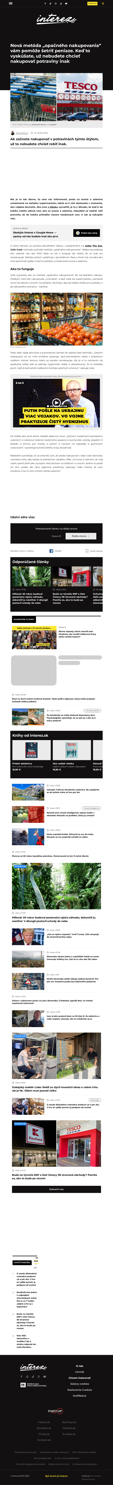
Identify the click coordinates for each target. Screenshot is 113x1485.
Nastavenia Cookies (79, 1389)
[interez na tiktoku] (50, 3)
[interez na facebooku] (45, 3)
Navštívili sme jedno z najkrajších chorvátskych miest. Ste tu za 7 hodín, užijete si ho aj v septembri (27, 1299)
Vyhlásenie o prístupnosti (85, 1464)
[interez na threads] (27, 1375)
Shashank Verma (39, 124)
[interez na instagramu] (55, 3)
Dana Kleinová (22, 133)
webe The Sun (93, 246)
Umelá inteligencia (91, 808)
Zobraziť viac (56, 1189)
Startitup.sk (69, 1422)
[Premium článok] (20, 866)
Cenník (79, 1371)
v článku (53, 207)
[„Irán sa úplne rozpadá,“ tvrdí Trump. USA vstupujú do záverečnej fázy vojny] (28, 936)
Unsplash (53, 124)
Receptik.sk (44, 1428)
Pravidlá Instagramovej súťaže (30, 1464)
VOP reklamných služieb (84, 1452)
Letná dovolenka (92, 711)
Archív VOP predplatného (67, 1458)
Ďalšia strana (79, 536)
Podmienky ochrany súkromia (54, 1452)
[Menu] (10, 3)
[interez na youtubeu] (66, 3)
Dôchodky (95, 1100)
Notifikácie (79, 1395)
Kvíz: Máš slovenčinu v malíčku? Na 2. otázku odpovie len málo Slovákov (26, 1341)
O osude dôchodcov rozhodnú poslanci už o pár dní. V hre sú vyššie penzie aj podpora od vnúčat (27, 1279)
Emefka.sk (69, 1434)
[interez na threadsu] (61, 3)
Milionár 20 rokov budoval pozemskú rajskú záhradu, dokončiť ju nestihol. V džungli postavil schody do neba (30, 598)
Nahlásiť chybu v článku (22, 551)
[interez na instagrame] (39, 1375)
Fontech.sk (44, 1440)
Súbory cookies (79, 1383)
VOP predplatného (43, 1458)
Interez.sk (44, 1422)
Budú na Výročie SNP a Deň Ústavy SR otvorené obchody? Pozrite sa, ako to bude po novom (70, 598)
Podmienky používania (26, 1452)
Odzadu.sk (69, 1428)
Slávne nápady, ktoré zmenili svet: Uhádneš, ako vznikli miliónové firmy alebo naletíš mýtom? (77, 634)
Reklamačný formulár (58, 1464)
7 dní (35, 1266)
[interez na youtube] (44, 1375)
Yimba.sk (44, 1434)
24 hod (36, 1259)
